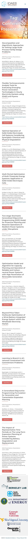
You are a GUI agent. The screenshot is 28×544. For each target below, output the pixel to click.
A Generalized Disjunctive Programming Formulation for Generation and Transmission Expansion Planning (14, 395)
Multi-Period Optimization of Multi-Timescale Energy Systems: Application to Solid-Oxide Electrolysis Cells (13, 178)
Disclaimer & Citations (11, 538)
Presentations (16, 57)
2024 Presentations (7, 57)
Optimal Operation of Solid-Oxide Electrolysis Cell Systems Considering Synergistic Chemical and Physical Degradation (13, 135)
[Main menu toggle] (25, 4)
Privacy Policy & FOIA (22, 538)
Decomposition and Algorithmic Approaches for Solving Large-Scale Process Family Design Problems (13, 47)
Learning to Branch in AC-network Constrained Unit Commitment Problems (13, 360)
